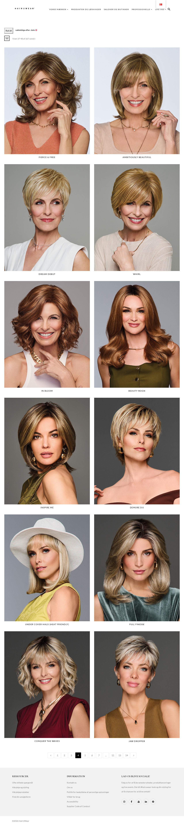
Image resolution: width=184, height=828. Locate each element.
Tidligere (50, 755)
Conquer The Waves (47, 741)
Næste (133, 755)
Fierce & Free (47, 157)
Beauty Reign (137, 391)
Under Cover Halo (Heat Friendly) (47, 624)
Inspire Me (47, 507)
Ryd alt (9, 30)
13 (119, 755)
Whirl (137, 274)
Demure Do (137, 507)
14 (126, 755)
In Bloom (47, 391)
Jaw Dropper (137, 741)
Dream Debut (47, 274)
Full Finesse (137, 624)
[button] (169, 9)
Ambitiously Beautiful (137, 157)
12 (113, 755)
